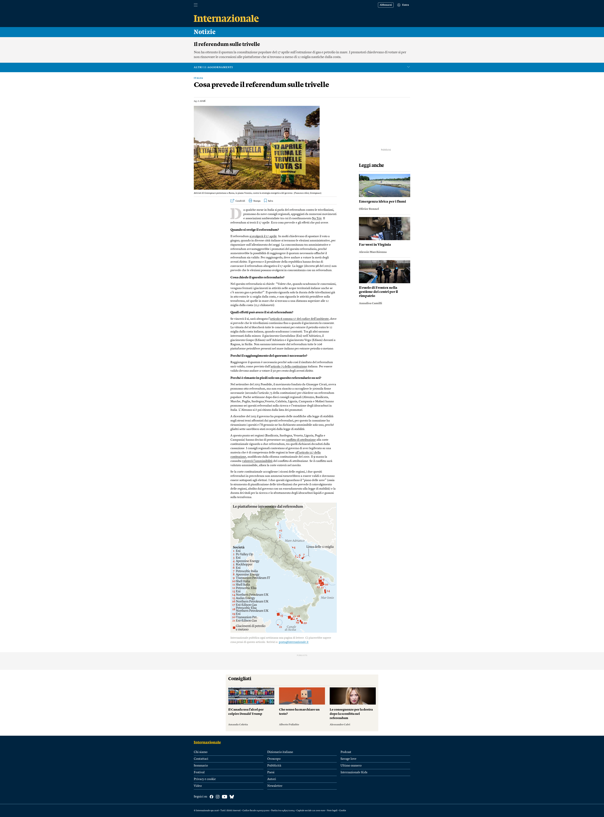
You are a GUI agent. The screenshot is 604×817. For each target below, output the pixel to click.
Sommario (201, 765)
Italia (198, 78)
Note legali (332, 810)
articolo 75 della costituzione (289, 366)
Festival (199, 772)
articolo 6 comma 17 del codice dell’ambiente (299, 319)
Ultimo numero (351, 765)
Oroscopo (274, 759)
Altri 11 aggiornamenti (213, 67)
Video (198, 786)
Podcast (346, 752)
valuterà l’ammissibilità (257, 461)
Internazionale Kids (354, 772)
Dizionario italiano (280, 752)
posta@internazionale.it (293, 642)
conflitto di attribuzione (301, 439)
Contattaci (201, 759)
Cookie (342, 810)
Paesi (270, 772)
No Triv (317, 218)
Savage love (348, 759)
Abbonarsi (386, 5)
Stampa (256, 201)
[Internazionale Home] (208, 742)
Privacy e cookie (205, 779)
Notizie (205, 32)
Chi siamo (200, 752)
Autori (271, 779)
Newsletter (274, 786)
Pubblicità (274, 765)
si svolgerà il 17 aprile (263, 236)
